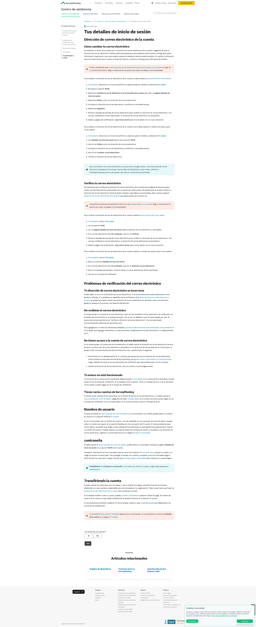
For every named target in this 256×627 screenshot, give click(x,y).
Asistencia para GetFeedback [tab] (111, 14)
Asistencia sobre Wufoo (125, 609)
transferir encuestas (129, 495)
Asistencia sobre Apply (125, 611)
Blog (96, 600)
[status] (129, 169)
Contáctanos (144, 598)
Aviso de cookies (231, 616)
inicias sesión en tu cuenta (141, 204)
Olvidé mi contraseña (141, 433)
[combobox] (78, 592)
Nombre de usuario (69, 48)
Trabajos (97, 598)
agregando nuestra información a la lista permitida (151, 359)
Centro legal (167, 593)
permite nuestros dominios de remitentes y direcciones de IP (149, 327)
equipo (151, 503)
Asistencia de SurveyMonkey (127, 593)
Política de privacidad (170, 595)
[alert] (129, 69)
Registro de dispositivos (100, 569)
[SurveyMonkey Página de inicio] (71, 3)
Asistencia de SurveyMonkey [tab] (70, 14)
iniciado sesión (133, 399)
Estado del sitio (145, 593)
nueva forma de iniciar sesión (159, 78)
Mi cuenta (115, 416)
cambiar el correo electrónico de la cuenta (101, 491)
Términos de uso (146, 452)
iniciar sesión (137, 379)
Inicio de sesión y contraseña (115, 21)
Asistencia (87, 21)
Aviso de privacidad (218, 616)
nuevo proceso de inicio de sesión (97, 399)
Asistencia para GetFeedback (127, 595)
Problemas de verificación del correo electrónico (69, 42)
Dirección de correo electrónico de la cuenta (69, 33)
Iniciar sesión (172, 3)
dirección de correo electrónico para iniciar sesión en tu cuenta (136, 67)
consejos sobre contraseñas (135, 458)
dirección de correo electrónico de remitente (102, 196)
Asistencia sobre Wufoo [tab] (90, 14)
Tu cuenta (98, 21)
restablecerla (94, 469)
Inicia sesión (93, 84)
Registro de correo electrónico (149, 600)
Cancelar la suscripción (147, 595)
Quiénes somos (100, 595)
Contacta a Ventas (160, 3)
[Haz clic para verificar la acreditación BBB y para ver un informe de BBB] (169, 624)
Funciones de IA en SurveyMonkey (126, 570)
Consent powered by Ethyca (243, 625)
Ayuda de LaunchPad (124, 598)
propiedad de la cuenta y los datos (105, 514)
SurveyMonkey (99, 593)
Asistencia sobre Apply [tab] (131, 14)
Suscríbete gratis (186, 3)
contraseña (66, 52)
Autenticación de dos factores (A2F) (156, 570)
